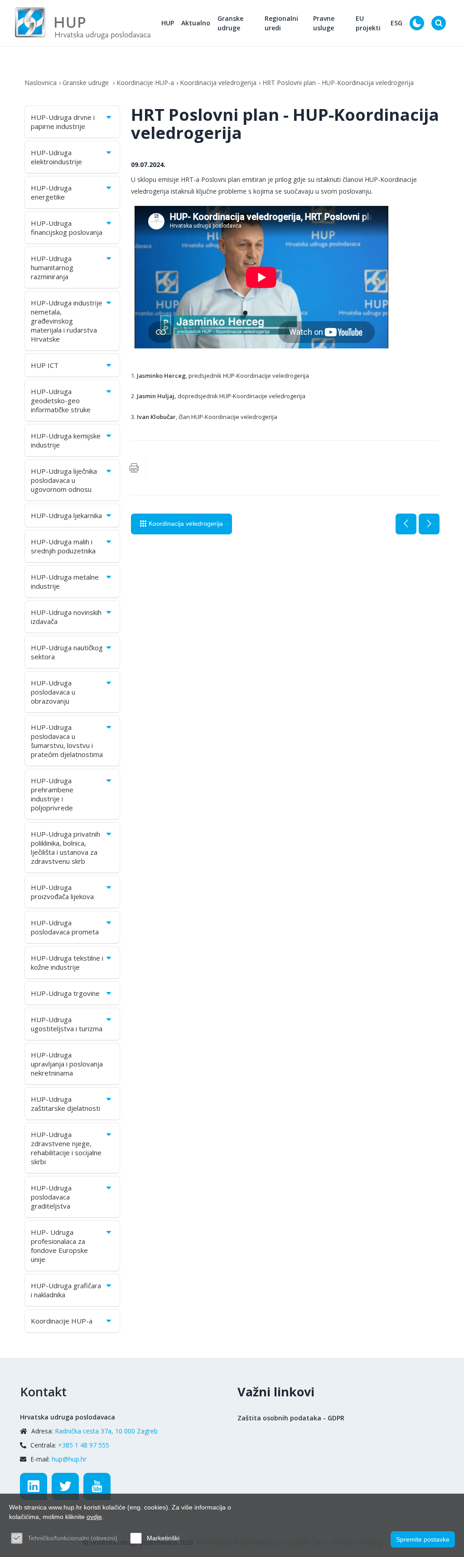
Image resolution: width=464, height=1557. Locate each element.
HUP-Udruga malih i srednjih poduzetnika (63, 546)
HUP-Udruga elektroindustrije (56, 157)
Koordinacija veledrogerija (218, 82)
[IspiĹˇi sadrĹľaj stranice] (134, 467)
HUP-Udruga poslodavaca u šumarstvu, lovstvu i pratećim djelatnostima (67, 741)
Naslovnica (40, 82)
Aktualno (195, 23)
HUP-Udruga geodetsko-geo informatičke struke (61, 400)
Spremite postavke (423, 1539)
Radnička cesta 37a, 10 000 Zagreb (106, 1431)
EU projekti (368, 23)
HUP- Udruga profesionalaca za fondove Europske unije (59, 1246)
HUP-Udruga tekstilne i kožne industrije (67, 962)
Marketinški (163, 1538)
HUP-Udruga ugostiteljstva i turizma (66, 1024)
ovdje (94, 1516)
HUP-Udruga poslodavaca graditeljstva (51, 1196)
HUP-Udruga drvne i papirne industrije (63, 122)
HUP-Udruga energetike (51, 192)
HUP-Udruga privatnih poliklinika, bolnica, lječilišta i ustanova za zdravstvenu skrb (65, 847)
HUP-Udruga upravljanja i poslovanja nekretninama (67, 1063)
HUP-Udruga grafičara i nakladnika (66, 1290)
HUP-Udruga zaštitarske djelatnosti (65, 1104)
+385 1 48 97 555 (83, 1445)
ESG (396, 23)
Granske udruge (230, 23)
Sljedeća (429, 524)
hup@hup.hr (69, 1459)
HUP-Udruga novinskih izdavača (66, 617)
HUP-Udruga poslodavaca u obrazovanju (53, 691)
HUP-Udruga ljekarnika (66, 515)
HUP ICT (44, 365)
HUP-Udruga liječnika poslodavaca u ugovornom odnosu (64, 480)
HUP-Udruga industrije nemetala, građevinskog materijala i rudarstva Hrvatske (66, 320)
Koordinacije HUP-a (145, 82)
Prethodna (406, 524)
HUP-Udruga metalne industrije (65, 581)
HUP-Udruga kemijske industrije (66, 440)
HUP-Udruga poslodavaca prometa (65, 927)
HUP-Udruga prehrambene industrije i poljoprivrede (52, 794)
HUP (167, 23)
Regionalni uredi (281, 23)
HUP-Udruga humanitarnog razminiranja (52, 267)
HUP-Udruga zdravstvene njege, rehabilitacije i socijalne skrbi (66, 1148)
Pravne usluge (323, 23)
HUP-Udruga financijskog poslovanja (66, 228)
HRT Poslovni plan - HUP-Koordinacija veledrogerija (338, 82)
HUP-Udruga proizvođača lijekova (62, 892)
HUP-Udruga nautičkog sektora (67, 652)
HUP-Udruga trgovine (65, 993)
